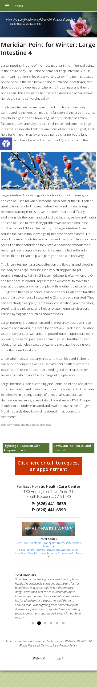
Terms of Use (49, 645)
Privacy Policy (68, 645)
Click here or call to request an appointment (49, 466)
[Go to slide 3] (45, 623)
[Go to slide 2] (38, 623)
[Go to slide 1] (32, 623)
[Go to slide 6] (63, 623)
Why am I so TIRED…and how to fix (72, 448)
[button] (6, 143)
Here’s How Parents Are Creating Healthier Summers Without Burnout (49, 544)
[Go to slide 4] (51, 623)
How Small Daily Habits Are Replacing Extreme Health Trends (49, 553)
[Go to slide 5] (57, 623)
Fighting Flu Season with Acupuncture (22, 448)
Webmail (38, 658)
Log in (60, 658)
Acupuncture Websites (19, 641)
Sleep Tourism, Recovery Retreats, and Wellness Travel (48, 549)
